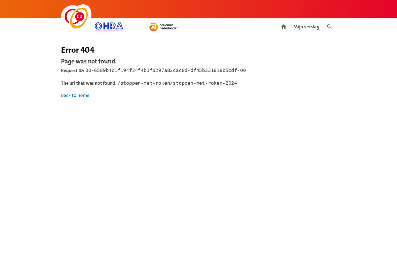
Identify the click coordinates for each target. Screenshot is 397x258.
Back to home (75, 95)
